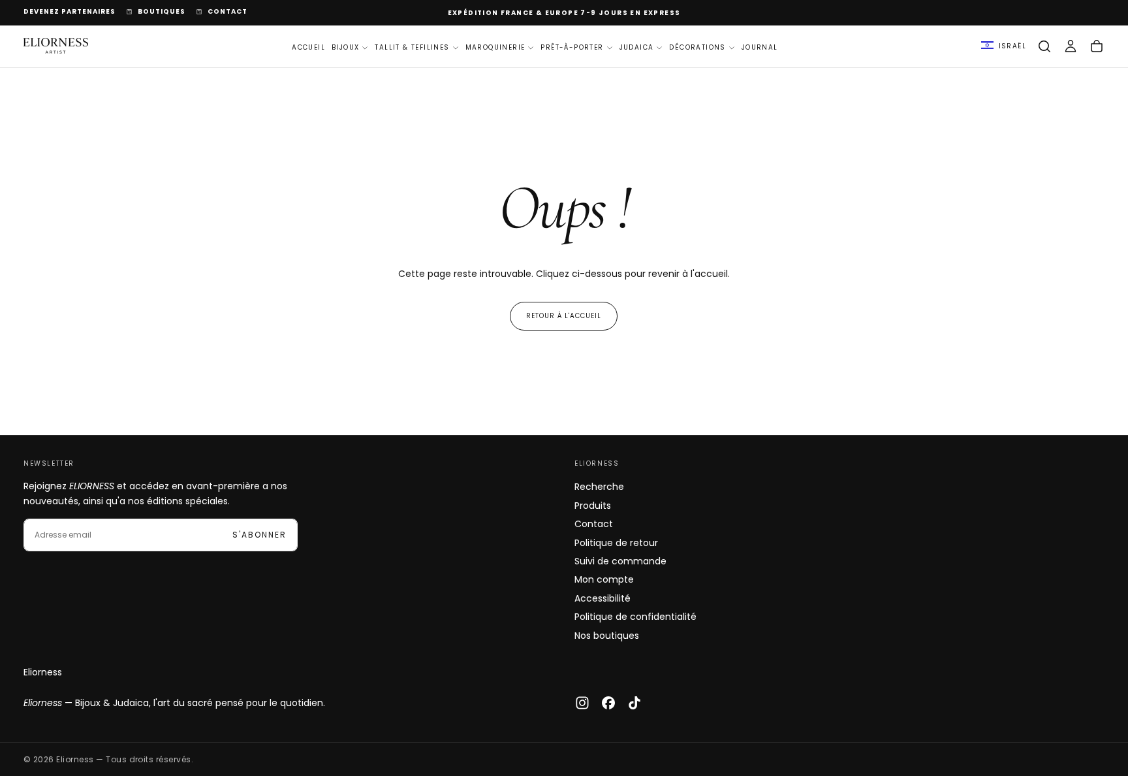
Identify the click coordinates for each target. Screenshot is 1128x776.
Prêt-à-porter (571, 47)
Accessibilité (602, 598)
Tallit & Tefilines (412, 47)
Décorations (697, 47)
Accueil (308, 47)
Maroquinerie (495, 47)
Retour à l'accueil (563, 316)
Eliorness (43, 672)
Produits (592, 505)
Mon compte (604, 579)
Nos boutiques (606, 635)
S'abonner (259, 534)
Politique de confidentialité (635, 616)
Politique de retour (616, 542)
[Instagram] (582, 703)
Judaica (636, 47)
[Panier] (1096, 46)
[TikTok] (634, 703)
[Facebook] (608, 703)
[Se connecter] (1070, 46)
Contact (593, 523)
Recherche (599, 486)
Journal (760, 47)
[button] (1003, 46)
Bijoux (345, 47)
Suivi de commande (620, 561)
